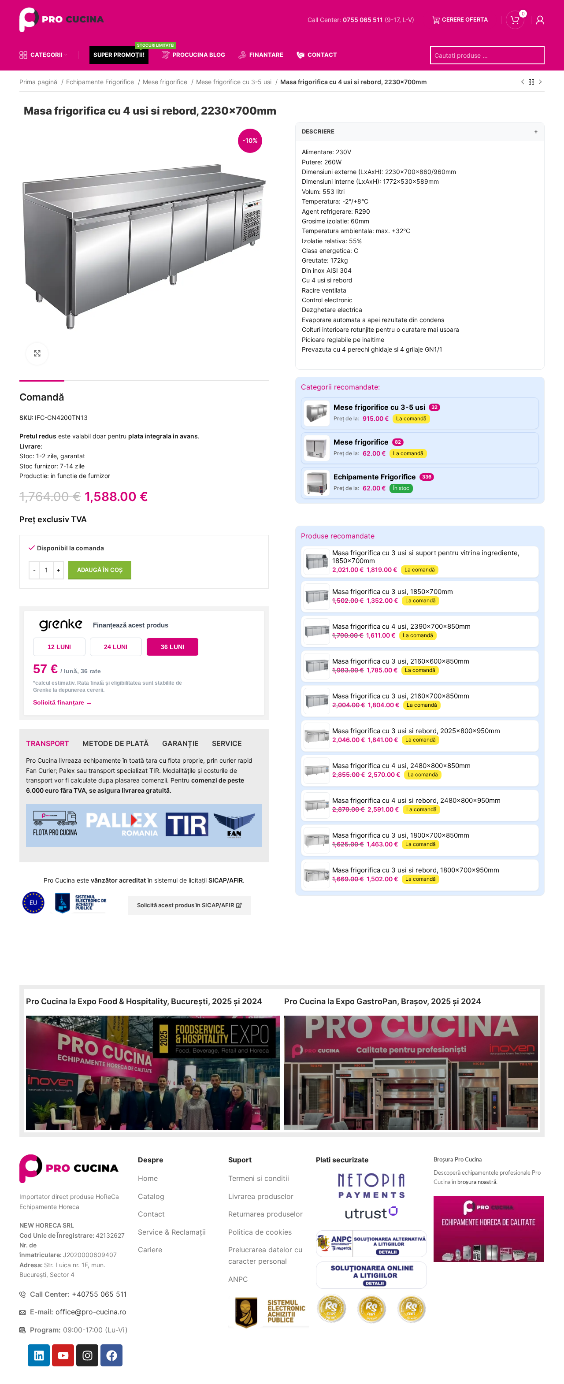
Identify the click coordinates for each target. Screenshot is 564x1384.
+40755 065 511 (99, 1294)
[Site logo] (63, 19)
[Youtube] (63, 1355)
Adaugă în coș (99, 569)
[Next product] (540, 82)
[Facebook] (111, 1355)
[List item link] (180, 1178)
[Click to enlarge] (37, 354)
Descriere (420, 131)
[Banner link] (153, 1073)
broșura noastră (476, 1182)
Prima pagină (39, 81)
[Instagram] (87, 1355)
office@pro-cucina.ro (91, 1311)
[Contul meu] (540, 20)
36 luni (172, 646)
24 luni (115, 646)
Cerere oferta (465, 19)
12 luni (59, 646)
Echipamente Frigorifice (101, 81)
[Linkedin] (39, 1355)
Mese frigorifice (166, 81)
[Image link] (69, 1168)
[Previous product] (522, 82)
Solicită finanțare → (62, 702)
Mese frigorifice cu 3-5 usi (234, 81)
